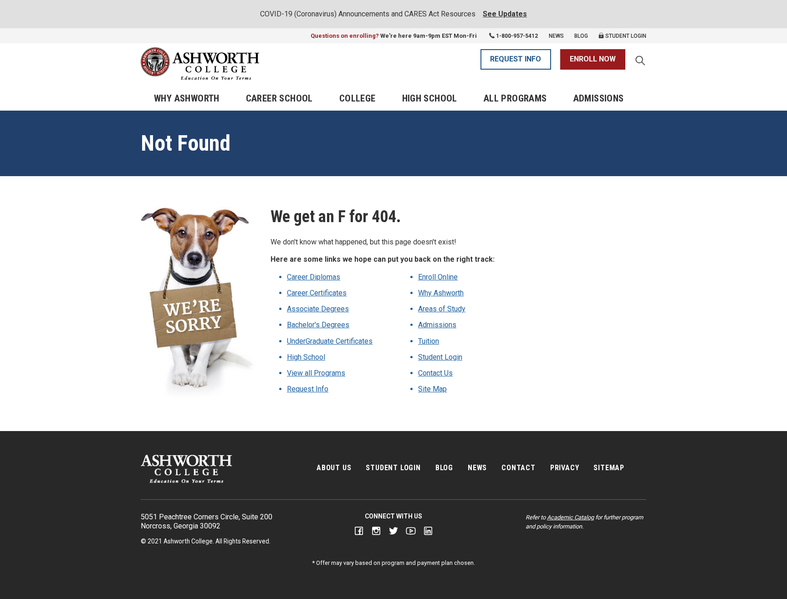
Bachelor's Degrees (318, 324)
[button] (640, 61)
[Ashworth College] (200, 63)
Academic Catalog (570, 517)
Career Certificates (317, 293)
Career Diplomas (313, 277)
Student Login (625, 36)
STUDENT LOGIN (393, 467)
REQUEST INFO (515, 59)
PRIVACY (564, 467)
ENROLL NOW (593, 59)
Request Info (307, 389)
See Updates (505, 14)
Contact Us (435, 373)
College (357, 98)
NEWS (477, 467)
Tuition (428, 341)
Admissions (598, 98)
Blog (581, 36)
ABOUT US (334, 467)
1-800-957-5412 (517, 36)
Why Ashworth (187, 98)
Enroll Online (438, 277)
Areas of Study (441, 309)
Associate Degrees (318, 309)
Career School (279, 98)
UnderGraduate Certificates (330, 341)
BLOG (444, 467)
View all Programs (316, 373)
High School (429, 98)
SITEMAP (608, 467)
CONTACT (518, 467)
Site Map (432, 389)
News (556, 36)
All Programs (515, 98)
